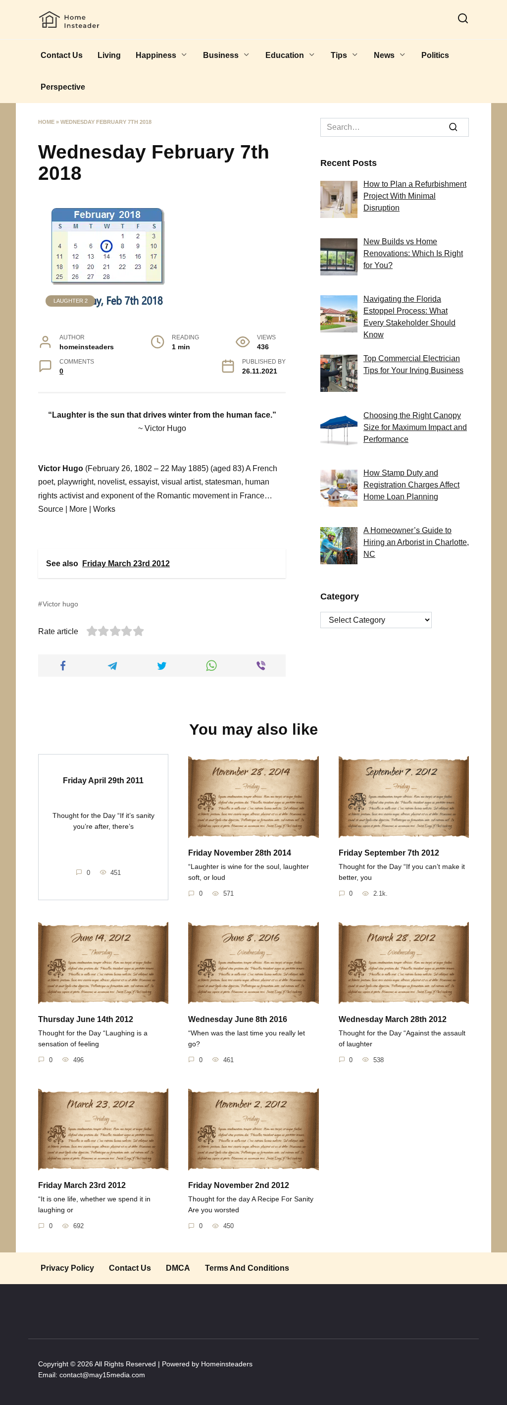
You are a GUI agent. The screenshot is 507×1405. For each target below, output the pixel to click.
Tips (339, 55)
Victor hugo (60, 604)
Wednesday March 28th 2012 (393, 1019)
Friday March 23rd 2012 (82, 1185)
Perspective (63, 87)
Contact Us (62, 55)
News (384, 55)
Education (284, 55)
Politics (435, 55)
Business (221, 55)
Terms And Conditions (247, 1268)
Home (46, 122)
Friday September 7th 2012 (389, 853)
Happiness (156, 55)
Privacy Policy (67, 1268)
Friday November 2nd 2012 (238, 1185)
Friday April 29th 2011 (103, 780)
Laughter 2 (70, 301)
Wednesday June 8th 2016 (237, 1019)
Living (109, 55)
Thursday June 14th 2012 (85, 1019)
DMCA (178, 1268)
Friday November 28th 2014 (239, 853)
